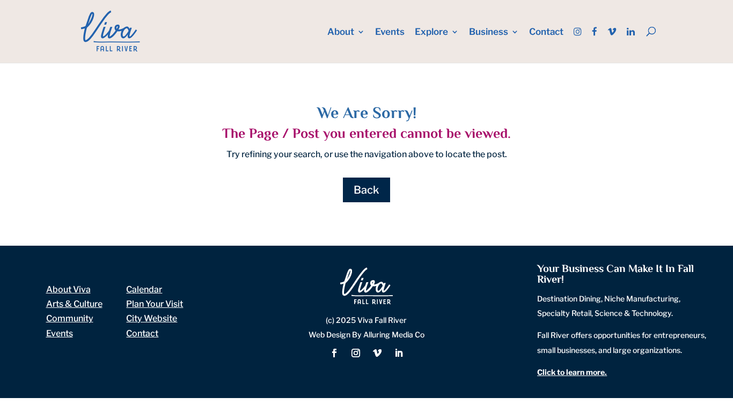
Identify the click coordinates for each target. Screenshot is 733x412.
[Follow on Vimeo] (377, 353)
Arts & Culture (74, 304)
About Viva (68, 289)
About (340, 32)
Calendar (144, 289)
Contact (546, 32)
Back (366, 189)
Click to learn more (571, 372)
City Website (151, 318)
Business (488, 32)
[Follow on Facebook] (334, 353)
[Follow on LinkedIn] (398, 353)
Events (390, 32)
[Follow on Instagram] (355, 353)
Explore (431, 32)
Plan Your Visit (154, 304)
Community (69, 318)
